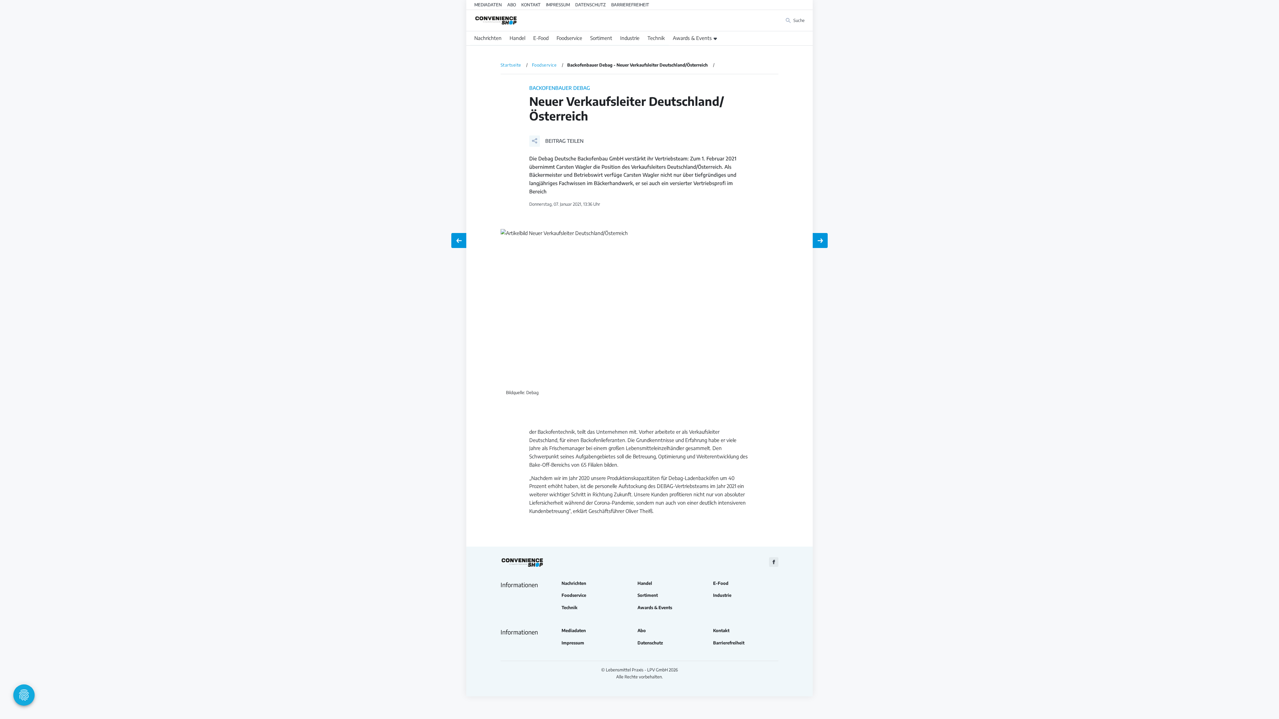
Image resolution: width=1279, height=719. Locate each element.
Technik (656, 38)
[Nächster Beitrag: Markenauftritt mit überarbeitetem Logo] (820, 240)
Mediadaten (488, 4)
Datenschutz (590, 4)
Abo (511, 4)
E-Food (541, 38)
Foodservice (569, 38)
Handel (517, 38)
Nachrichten (488, 38)
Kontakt (531, 4)
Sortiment (601, 38)
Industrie (630, 38)
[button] (556, 141)
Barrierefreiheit (630, 4)
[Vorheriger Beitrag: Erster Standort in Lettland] (458, 240)
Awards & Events (692, 38)
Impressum (558, 4)
